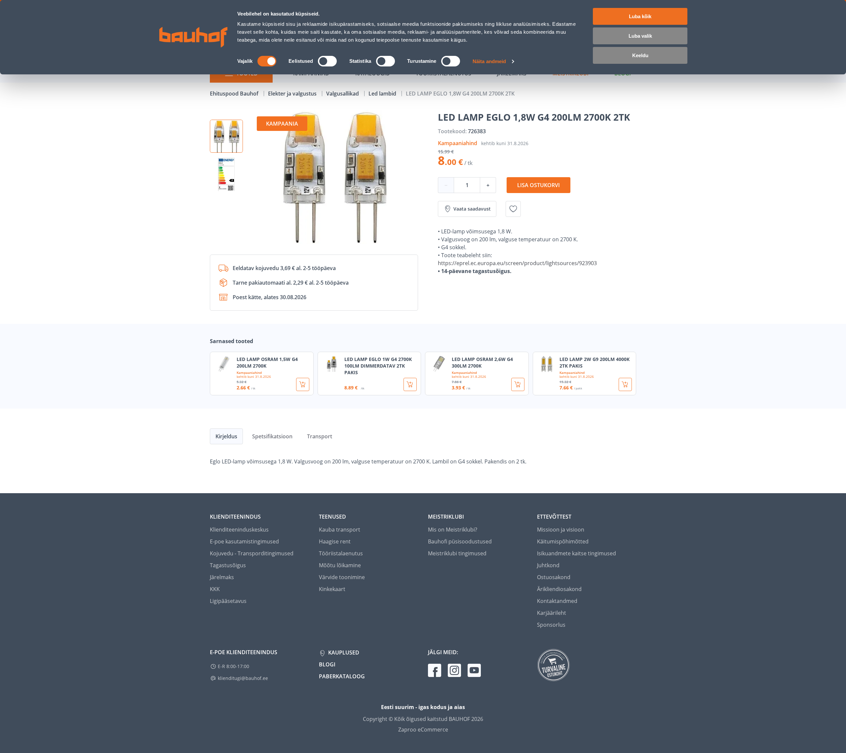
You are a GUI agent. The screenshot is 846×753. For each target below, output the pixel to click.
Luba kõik (640, 16)
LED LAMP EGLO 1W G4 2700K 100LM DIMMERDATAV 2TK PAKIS (378, 366)
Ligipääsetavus (228, 601)
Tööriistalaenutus (341, 553)
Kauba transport (339, 529)
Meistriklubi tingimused (457, 553)
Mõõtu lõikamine (340, 565)
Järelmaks (222, 577)
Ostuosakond (553, 577)
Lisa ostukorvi (538, 185)
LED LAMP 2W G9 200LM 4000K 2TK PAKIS (594, 362)
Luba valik (640, 36)
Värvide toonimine (342, 577)
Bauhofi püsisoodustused (460, 541)
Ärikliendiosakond (559, 589)
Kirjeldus (226, 436)
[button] (226, 136)
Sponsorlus (551, 624)
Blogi (327, 664)
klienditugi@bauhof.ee (243, 678)
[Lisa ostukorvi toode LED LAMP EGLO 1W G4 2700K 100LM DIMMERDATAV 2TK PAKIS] (410, 384)
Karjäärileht (551, 612)
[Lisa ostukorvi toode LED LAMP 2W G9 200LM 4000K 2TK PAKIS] (625, 384)
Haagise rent (335, 541)
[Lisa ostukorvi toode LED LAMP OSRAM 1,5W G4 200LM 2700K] (302, 384)
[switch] (327, 61)
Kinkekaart (332, 589)
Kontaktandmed (557, 601)
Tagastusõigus (228, 565)
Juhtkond (548, 565)
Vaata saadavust (472, 209)
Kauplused (343, 652)
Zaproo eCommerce (423, 729)
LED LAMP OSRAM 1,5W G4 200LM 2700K (267, 362)
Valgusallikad (343, 93)
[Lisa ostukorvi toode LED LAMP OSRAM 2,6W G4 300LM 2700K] (517, 384)
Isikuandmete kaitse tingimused (576, 553)
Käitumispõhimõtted (563, 541)
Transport (319, 436)
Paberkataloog (342, 676)
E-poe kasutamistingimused (244, 541)
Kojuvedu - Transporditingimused (251, 553)
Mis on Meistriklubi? (452, 529)
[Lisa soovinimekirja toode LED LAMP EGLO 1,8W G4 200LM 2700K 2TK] (513, 209)
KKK (215, 589)
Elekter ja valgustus (293, 93)
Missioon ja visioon (560, 529)
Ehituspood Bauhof (235, 93)
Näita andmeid (489, 61)
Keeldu (640, 55)
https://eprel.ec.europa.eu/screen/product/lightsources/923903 (517, 263)
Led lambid (383, 93)
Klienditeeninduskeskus (239, 529)
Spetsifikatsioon (272, 436)
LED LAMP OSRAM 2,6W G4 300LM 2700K (482, 362)
